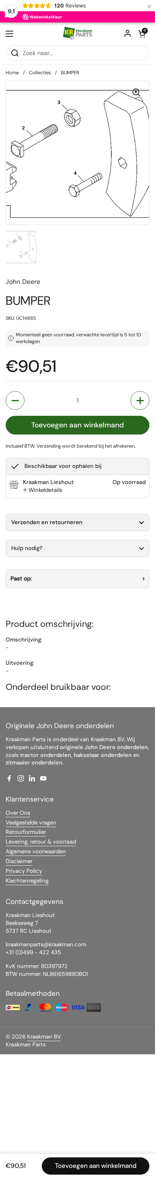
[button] (141, 33)
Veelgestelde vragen (31, 822)
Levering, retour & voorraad (41, 841)
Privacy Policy (24, 871)
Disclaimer (19, 861)
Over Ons (18, 813)
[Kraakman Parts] (77, 33)
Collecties (40, 72)
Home (12, 72)
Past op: (21, 578)
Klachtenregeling (27, 880)
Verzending (48, 446)
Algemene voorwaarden (36, 851)
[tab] (42, 490)
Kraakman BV (44, 1036)
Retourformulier (26, 832)
